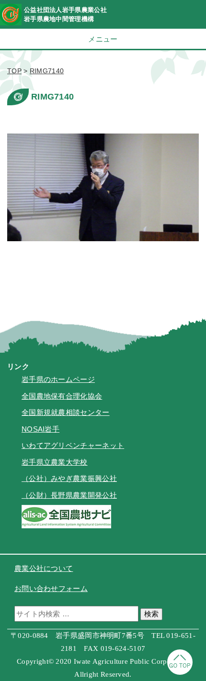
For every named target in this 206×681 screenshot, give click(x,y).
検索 (151, 614)
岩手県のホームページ (58, 379)
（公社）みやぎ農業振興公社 (69, 478)
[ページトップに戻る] (180, 672)
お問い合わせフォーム (51, 588)
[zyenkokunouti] (66, 526)
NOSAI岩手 (40, 429)
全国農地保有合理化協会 (62, 396)
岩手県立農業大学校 (55, 462)
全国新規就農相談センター (66, 412)
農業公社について (43, 568)
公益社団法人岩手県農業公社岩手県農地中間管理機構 (65, 14)
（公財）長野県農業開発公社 (69, 495)
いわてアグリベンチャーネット (73, 445)
